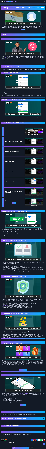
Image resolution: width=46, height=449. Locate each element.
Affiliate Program (12, 440)
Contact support (6, 305)
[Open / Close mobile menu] (44, 1)
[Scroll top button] (44, 444)
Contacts (11, 439)
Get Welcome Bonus (23, 369)
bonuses (5, 57)
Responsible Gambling (12, 443)
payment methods (14, 332)
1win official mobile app (24, 393)
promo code (13, 234)
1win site (3, 69)
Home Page (3, 3)
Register (8, 1)
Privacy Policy (11, 442)
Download (14, 1)
